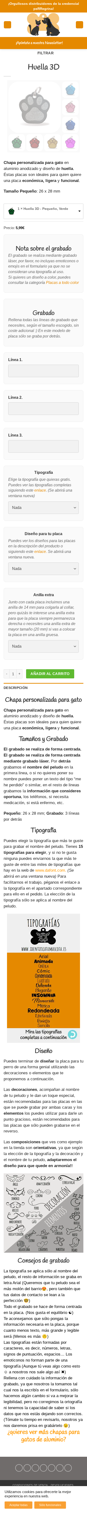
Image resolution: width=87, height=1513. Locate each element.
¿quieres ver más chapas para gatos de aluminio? (43, 1436)
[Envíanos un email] (43, 1468)
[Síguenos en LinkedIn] (60, 1468)
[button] (7, 25)
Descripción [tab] (16, 688)
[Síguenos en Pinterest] (51, 1468)
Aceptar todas (18, 1505)
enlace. (40, 551)
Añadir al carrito (50, 674)
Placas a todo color (62, 282)
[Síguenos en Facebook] (19, 1468)
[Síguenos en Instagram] (27, 1468)
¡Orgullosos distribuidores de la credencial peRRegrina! (43, 6)
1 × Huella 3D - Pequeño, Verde (43, 209)
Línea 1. (15, 360)
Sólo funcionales (50, 1505)
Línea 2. (15, 397)
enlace (40, 490)
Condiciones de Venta (30, 1485)
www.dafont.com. (50, 870)
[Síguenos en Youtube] (68, 1468)
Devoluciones (62, 1485)
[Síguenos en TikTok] (35, 1468)
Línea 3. (15, 435)
